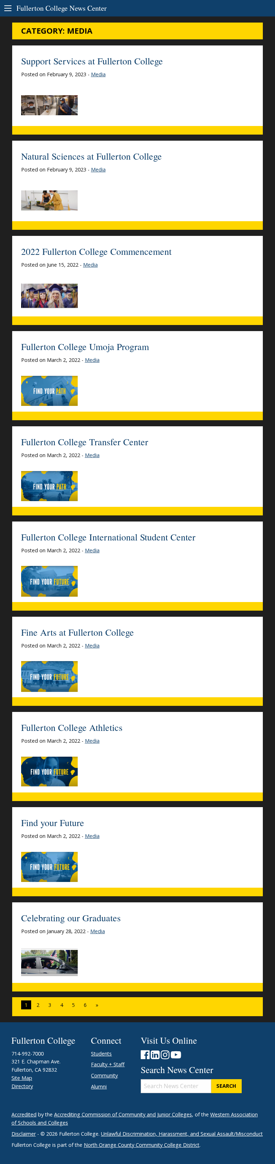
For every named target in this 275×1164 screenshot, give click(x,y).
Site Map (21, 1078)
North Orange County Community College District (141, 1144)
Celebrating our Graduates (71, 918)
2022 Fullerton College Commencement (96, 251)
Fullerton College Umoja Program (85, 346)
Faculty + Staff (108, 1064)
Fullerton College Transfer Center (84, 442)
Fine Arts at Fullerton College (77, 632)
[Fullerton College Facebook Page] (145, 1056)
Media (98, 74)
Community (104, 1075)
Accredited (24, 1114)
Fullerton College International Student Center (108, 537)
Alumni (99, 1086)
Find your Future (52, 822)
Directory (22, 1086)
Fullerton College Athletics (71, 727)
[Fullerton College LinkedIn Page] (155, 1056)
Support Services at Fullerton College (92, 61)
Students (101, 1053)
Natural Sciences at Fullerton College (91, 156)
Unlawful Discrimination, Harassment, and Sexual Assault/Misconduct (182, 1133)
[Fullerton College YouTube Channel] (176, 1056)
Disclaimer (23, 1133)
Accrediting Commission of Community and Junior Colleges (123, 1114)
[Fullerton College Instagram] (165, 1056)
